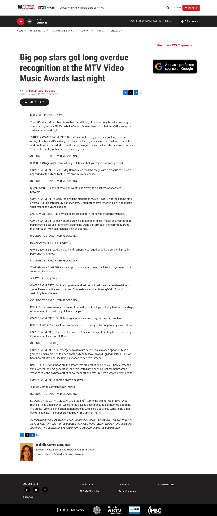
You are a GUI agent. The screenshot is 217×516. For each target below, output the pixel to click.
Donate (192, 7)
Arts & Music (37, 31)
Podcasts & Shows (63, 31)
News (20, 31)
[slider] (34, 21)
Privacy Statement (127, 491)
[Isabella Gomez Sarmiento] (26, 452)
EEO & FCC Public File (89, 491)
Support (85, 31)
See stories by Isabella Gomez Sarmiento (61, 454)
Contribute (124, 485)
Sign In (177, 8)
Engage (115, 31)
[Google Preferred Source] (175, 67)
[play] (20, 21)
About (101, 31)
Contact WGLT (86, 485)
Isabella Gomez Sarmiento (42, 90)
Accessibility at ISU (166, 485)
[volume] (29, 21)
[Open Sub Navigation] (25, 31)
